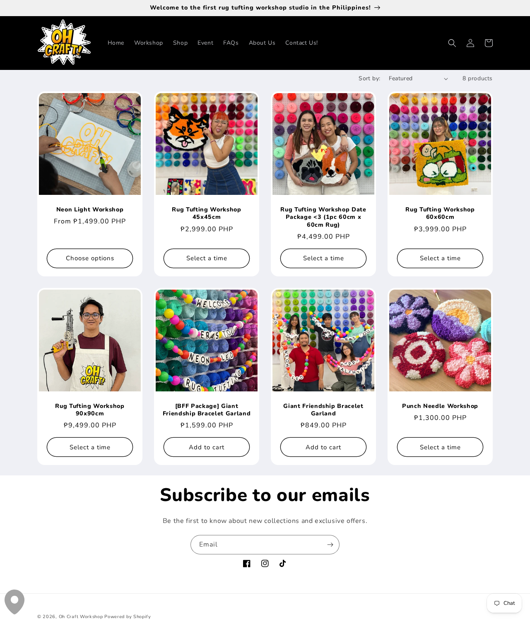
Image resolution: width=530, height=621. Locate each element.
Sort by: (369, 78)
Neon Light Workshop (90, 209)
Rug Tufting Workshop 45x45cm (206, 213)
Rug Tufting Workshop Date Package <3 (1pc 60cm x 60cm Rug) (323, 217)
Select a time (206, 258)
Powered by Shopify (127, 617)
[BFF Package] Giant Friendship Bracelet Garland (207, 410)
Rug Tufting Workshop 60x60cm (440, 213)
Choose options (90, 258)
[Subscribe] (330, 544)
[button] (452, 43)
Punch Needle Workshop (440, 406)
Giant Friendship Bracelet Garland (323, 410)
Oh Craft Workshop (81, 617)
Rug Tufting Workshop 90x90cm (89, 410)
